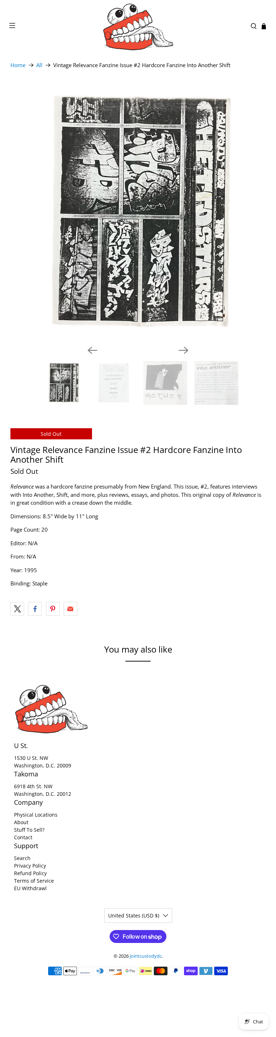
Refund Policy (30, 873)
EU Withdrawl (30, 888)
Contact (23, 837)
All (39, 65)
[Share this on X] (17, 609)
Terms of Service (34, 880)
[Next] (183, 350)
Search (22, 858)
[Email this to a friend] (70, 609)
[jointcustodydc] (138, 26)
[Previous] (92, 350)
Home (18, 65)
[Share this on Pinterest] (53, 609)
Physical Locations (36, 814)
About (21, 822)
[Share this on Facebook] (35, 609)
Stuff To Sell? (29, 829)
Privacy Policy (30, 865)
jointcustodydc (146, 956)
